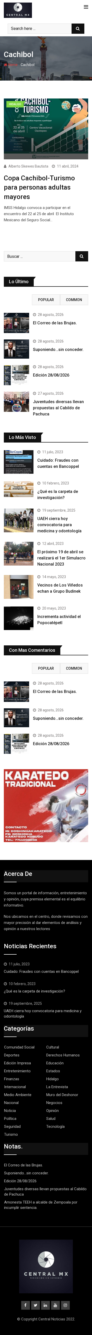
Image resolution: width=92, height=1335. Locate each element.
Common (74, 300)
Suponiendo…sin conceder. (58, 349)
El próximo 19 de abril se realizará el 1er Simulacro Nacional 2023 (61, 558)
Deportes (11, 1055)
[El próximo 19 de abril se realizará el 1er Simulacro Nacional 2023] (18, 553)
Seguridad (12, 1126)
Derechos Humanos (63, 1055)
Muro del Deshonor (62, 1095)
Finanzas (11, 1079)
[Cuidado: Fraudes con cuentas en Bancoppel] (18, 462)
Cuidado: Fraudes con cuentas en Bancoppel (41, 971)
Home (12, 65)
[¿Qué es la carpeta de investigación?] (18, 489)
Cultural (52, 1047)
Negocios (54, 1102)
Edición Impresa (17, 1063)
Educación (55, 1063)
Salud (50, 1118)
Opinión (52, 1110)
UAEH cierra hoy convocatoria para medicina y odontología (60, 524)
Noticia (10, 1110)
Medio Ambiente (17, 1095)
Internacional (15, 1087)
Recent (18, 300)
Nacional (11, 1102)
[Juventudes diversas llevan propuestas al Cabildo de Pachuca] (16, 402)
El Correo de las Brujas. (55, 323)
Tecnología (55, 1126)
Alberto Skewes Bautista (28, 166)
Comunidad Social (19, 1047)
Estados (53, 1071)
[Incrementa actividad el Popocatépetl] (18, 618)
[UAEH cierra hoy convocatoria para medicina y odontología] (18, 520)
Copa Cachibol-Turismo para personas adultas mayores (39, 187)
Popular (46, 300)
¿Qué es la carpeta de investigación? (34, 991)
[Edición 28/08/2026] (16, 375)
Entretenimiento (17, 1071)
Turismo (11, 1134)
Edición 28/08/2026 (51, 375)
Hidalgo (52, 1079)
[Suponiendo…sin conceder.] (16, 348)
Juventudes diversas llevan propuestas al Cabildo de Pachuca (58, 407)
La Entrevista (57, 1087)
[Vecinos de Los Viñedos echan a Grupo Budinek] (18, 587)
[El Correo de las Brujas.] (16, 323)
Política (10, 1118)
